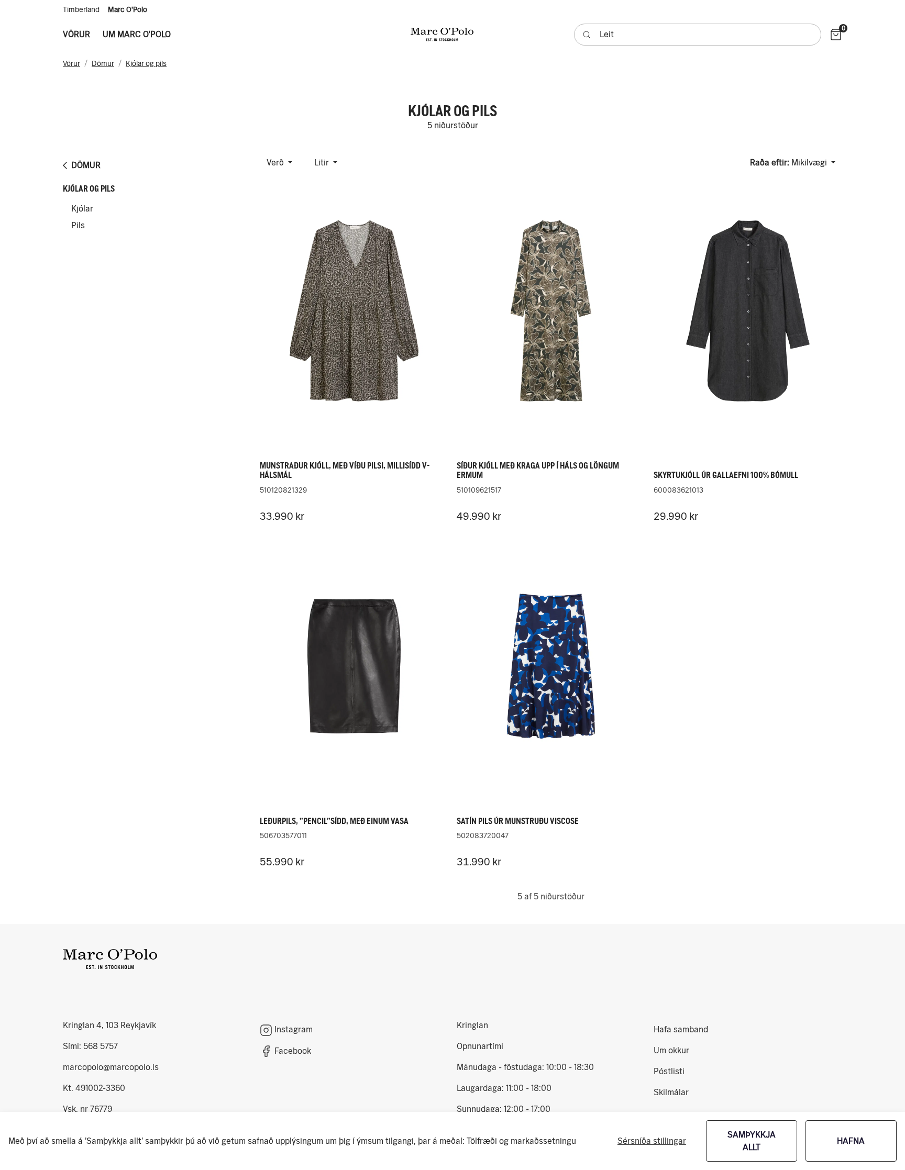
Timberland (81, 9)
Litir (322, 163)
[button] (76, 34)
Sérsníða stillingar (651, 1141)
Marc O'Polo (127, 9)
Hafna (851, 1141)
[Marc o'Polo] (442, 34)
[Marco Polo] (110, 959)
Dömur (103, 63)
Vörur (71, 63)
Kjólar (82, 209)
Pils (78, 225)
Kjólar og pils (146, 63)
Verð (276, 163)
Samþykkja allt (751, 1141)
